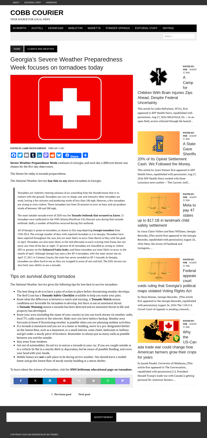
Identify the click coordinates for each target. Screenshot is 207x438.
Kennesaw (55, 28)
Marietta (94, 28)
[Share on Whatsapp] (108, 381)
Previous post (62, 394)
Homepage (51, 2)
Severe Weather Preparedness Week (33, 163)
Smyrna (168, 28)
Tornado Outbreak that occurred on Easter (96, 215)
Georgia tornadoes (103, 230)
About (16, 2)
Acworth (19, 28)
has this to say (57, 181)
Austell (37, 28)
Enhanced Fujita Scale (55, 249)
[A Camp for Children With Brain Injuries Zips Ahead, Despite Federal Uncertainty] (159, 86)
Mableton (75, 28)
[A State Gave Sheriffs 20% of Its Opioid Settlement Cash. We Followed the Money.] (159, 152)
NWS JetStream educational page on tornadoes (101, 369)
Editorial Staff (32, 2)
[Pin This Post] (64, 381)
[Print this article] (93, 381)
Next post (84, 394)
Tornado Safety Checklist (58, 295)
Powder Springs (118, 28)
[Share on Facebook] (21, 381)
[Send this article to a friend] (79, 381)
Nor (185, 69)
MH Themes (52, 434)
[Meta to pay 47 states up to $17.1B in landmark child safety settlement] (159, 214)
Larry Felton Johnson (34, 148)
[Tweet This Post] (35, 381)
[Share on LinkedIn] (50, 381)
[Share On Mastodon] (122, 381)
